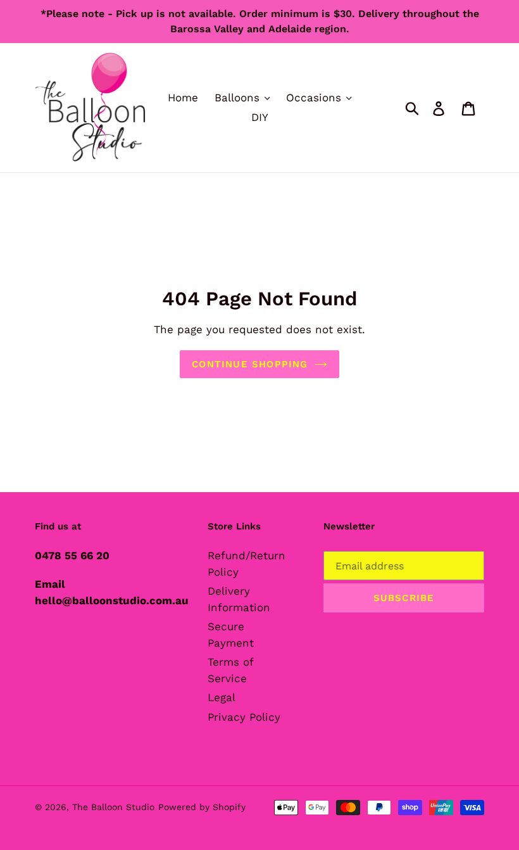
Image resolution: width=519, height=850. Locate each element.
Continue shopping (250, 364)
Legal (221, 697)
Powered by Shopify (202, 807)
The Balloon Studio (113, 807)
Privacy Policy (244, 717)
